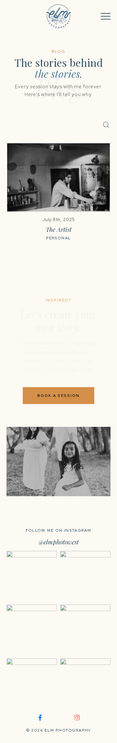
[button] (105, 16)
